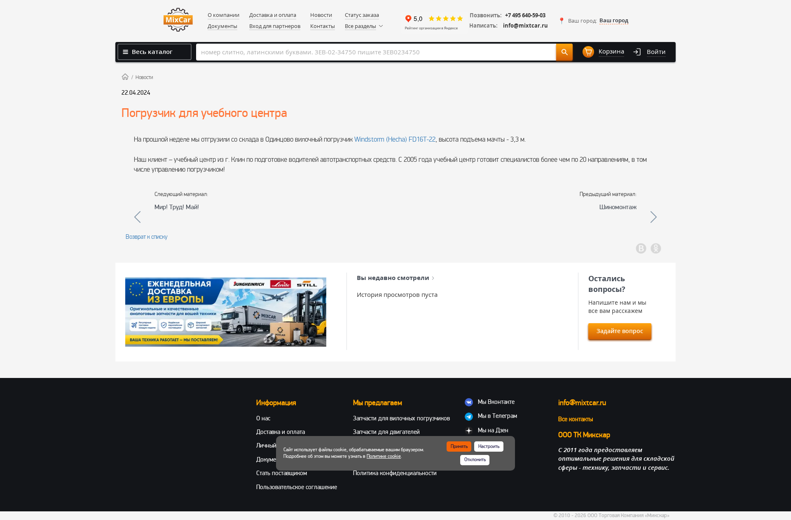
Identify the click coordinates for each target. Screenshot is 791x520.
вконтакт (641, 248)
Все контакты (575, 419)
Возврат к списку (147, 236)
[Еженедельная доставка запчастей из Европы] (225, 312)
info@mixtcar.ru (525, 25)
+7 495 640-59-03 (525, 15)
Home (125, 76)
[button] (593, 20)
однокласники (656, 248)
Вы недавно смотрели (393, 277)
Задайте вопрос (620, 331)
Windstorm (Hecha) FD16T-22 (394, 139)
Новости (144, 77)
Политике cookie (384, 456)
